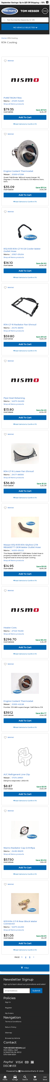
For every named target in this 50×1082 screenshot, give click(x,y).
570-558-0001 (9, 1054)
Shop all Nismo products (14, 104)
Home (3, 38)
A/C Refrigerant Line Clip (17, 774)
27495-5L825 (18, 101)
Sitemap (8, 1033)
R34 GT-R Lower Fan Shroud (19, 471)
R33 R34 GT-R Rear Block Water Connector (20, 922)
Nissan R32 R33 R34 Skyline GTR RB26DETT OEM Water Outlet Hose (22, 546)
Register (8, 1008)
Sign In (8, 1002)
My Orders (9, 1013)
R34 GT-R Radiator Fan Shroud (20, 324)
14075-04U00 (18, 401)
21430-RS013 (17, 851)
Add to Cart (25, 117)
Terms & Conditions (13, 1022)
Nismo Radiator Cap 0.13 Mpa (19, 848)
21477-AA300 (18, 475)
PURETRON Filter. (13, 98)
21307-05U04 (18, 254)
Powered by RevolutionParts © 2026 (25, 1071)
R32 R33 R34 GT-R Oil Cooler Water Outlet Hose (22, 250)
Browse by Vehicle (12, 1038)
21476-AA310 (17, 328)
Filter (26, 968)
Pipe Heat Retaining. (14, 398)
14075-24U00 (18, 927)
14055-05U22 (18, 550)
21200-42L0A (18, 704)
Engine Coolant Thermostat (18, 171)
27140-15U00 (17, 631)
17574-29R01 (17, 778)
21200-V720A (18, 174)
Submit (36, 990)
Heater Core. (10, 627)
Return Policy (10, 1027)
